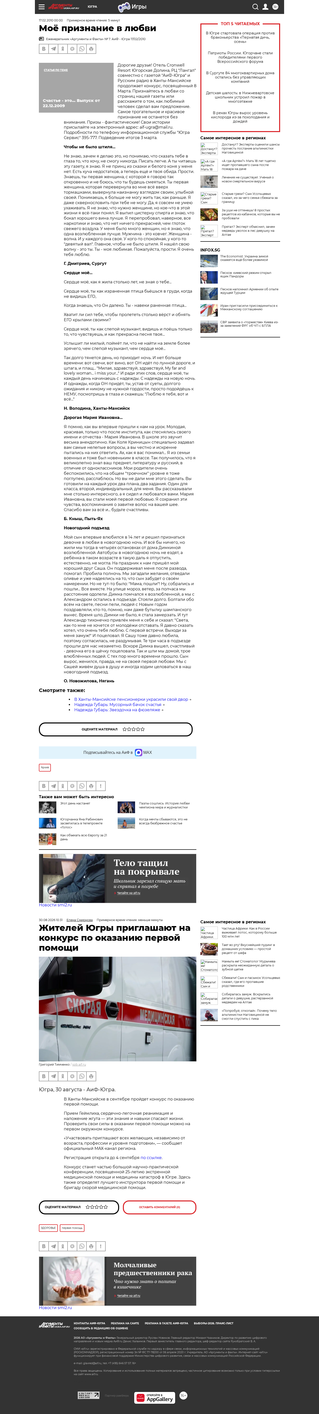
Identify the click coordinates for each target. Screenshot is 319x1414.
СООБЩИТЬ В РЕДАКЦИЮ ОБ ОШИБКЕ (101, 1328)
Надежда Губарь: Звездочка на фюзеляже (117, 709)
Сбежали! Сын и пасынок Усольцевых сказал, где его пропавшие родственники (251, 982)
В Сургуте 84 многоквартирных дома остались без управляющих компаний (240, 77)
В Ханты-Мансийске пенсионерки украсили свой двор (131, 699)
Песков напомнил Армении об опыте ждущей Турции (249, 291)
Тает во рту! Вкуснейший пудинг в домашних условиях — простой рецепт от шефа (248, 949)
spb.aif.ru (79, 1064)
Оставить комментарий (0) (159, 1207)
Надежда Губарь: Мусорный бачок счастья (117, 704)
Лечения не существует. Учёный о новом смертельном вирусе (248, 179)
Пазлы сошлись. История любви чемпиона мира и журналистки (164, 805)
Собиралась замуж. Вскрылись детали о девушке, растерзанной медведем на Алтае (247, 998)
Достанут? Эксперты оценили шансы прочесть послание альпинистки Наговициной (251, 148)
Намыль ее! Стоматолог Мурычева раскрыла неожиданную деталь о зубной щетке (248, 965)
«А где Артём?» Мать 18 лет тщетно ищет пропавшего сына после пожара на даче (249, 165)
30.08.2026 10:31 (51, 920)
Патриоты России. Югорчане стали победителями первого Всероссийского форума (240, 57)
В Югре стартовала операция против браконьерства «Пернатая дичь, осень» (240, 37)
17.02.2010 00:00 (51, 20)
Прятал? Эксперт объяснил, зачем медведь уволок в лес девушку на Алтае (248, 230)
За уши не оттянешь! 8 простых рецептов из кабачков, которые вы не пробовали (251, 214)
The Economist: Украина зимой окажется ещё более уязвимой (244, 258)
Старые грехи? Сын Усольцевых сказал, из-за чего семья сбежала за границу (250, 198)
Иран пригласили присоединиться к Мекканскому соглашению (249, 307)
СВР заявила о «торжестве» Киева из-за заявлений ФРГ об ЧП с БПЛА (249, 323)
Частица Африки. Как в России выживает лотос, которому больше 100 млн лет (249, 932)
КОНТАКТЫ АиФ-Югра (89, 1323)
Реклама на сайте (125, 1323)
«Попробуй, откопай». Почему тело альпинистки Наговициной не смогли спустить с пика (249, 1015)
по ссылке (151, 1157)
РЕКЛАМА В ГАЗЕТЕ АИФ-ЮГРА (166, 1323)
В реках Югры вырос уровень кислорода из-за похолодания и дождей (240, 117)
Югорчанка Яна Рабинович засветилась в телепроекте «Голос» (81, 823)
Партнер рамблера (117, 1395)
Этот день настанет (75, 803)
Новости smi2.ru (55, 905)
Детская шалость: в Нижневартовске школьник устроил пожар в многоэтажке (240, 97)
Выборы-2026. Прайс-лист (213, 1323)
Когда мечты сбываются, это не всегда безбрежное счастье (163, 821)
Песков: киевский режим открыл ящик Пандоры (245, 274)
